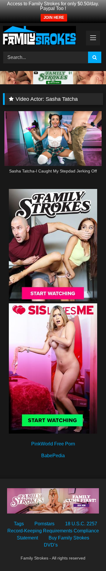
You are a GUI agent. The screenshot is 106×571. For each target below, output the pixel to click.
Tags (19, 523)
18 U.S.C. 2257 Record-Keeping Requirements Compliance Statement (53, 530)
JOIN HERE (54, 17)
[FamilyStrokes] (43, 36)
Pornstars (44, 523)
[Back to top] (87, 553)
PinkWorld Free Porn (53, 443)
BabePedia (53, 455)
